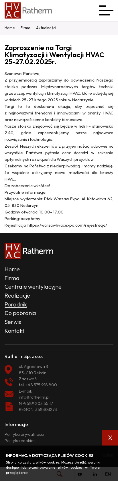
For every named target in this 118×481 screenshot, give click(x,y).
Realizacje (17, 295)
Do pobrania (20, 312)
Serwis (13, 321)
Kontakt (14, 330)
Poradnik (16, 304)
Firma (12, 278)
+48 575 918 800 (41, 384)
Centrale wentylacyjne (33, 286)
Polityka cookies (20, 440)
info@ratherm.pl (34, 397)
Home (12, 269)
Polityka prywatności (24, 434)
